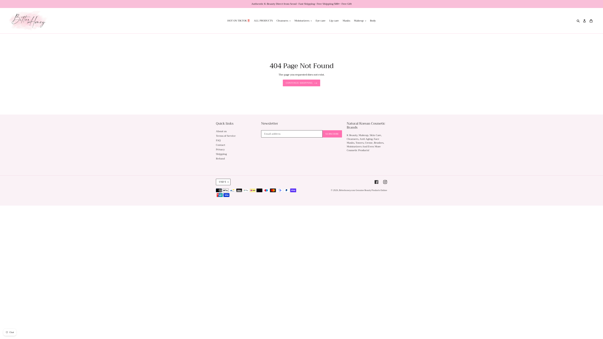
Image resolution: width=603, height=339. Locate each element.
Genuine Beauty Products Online (371, 190)
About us (221, 131)
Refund (220, 158)
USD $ (222, 182)
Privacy (220, 149)
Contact (220, 145)
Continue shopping (299, 83)
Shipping (221, 154)
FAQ (218, 140)
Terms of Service (226, 136)
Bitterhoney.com (347, 190)
